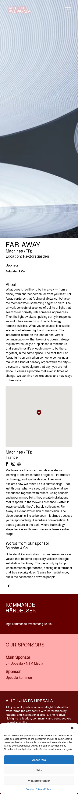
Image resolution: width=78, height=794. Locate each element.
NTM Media (34, 663)
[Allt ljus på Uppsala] (19, 10)
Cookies (30, 789)
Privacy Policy (43, 789)
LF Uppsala (14, 663)
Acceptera (39, 760)
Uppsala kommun (19, 677)
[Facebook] (7, 463)
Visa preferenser (39, 780)
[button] (72, 728)
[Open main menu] (68, 9)
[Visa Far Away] (9, 586)
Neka (39, 770)
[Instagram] (13, 463)
